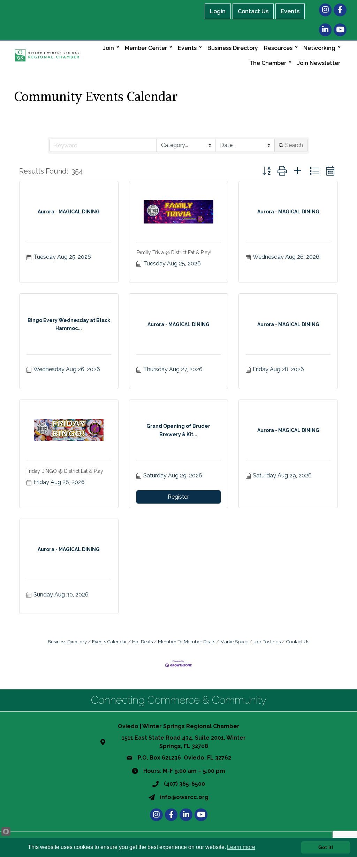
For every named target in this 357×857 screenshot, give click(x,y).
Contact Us (253, 11)
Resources (278, 48)
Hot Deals (142, 641)
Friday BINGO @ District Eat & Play (64, 471)
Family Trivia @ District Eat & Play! (173, 252)
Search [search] (294, 145)
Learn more (241, 847)
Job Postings (267, 641)
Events (290, 11)
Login (218, 11)
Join (108, 48)
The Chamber (267, 63)
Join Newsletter (318, 63)
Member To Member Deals (186, 641)
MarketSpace (234, 641)
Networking (319, 48)
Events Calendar (109, 641)
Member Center (146, 48)
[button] (266, 171)
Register (178, 496)
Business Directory (232, 48)
